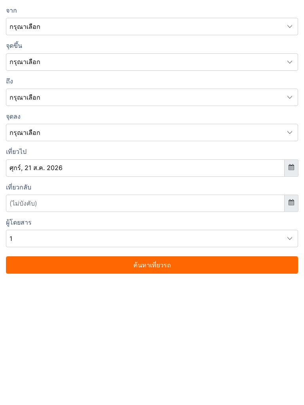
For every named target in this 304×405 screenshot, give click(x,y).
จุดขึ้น (14, 45)
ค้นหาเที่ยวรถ (152, 265)
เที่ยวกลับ (18, 187)
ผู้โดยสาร (19, 222)
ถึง (9, 81)
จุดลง (13, 116)
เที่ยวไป (16, 151)
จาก (11, 10)
